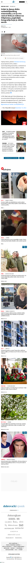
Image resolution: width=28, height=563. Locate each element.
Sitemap (20, 549)
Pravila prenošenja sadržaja (13, 545)
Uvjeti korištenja (13, 543)
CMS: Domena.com (18, 559)
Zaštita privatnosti (7, 546)
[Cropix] (14, 531)
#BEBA (21, 158)
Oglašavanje (19, 548)
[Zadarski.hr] (10, 537)
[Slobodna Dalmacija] (12, 518)
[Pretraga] (26, 1)
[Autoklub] (9, 528)
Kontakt (13, 548)
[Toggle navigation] (2, 2)
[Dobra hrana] (13, 525)
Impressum (6, 548)
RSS (16, 549)
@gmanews (4, 104)
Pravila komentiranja (18, 546)
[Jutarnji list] (14, 515)
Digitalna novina (9, 549)
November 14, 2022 (20, 108)
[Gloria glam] (6, 525)
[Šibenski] (18, 537)
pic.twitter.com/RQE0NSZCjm (16, 104)
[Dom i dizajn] (21, 525)
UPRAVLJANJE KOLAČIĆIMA (14, 554)
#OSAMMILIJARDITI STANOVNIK (11, 158)
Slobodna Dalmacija (19, 61)
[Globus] (8, 521)
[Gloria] (21, 521)
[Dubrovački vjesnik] (14, 534)
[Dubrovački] (14, 1)
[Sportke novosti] (18, 518)
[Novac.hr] (19, 528)
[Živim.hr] (15, 521)
